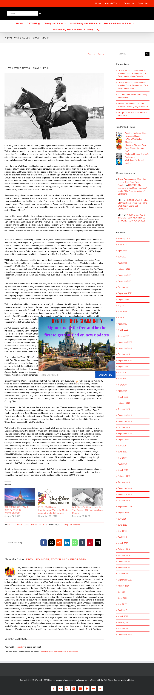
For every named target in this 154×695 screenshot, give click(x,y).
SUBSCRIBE (105, 374)
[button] (77, 320)
